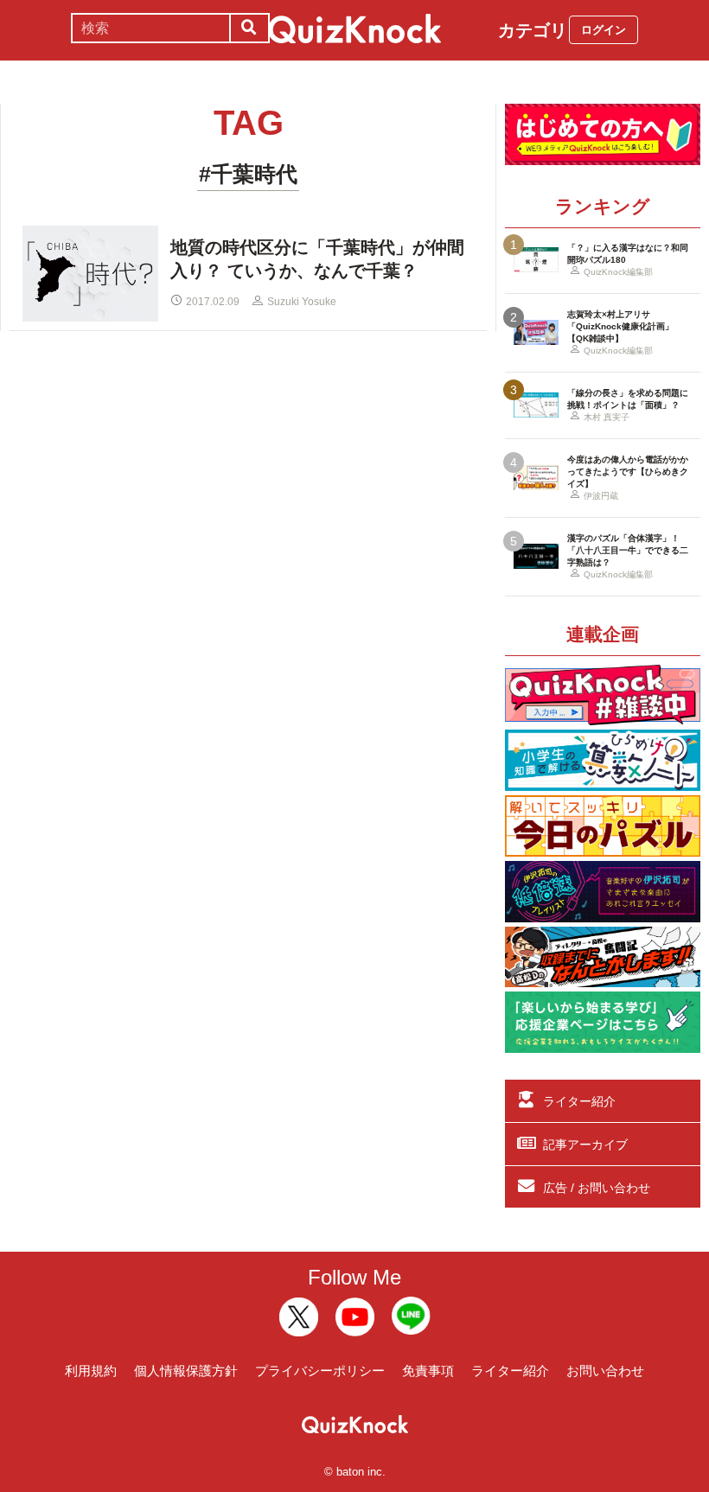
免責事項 (428, 1370)
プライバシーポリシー (320, 1370)
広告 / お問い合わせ (596, 1188)
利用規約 (91, 1370)
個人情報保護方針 (186, 1370)
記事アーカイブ (585, 1144)
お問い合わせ (605, 1370)
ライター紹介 (579, 1101)
